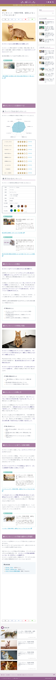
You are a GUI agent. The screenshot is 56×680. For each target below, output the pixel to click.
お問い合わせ (15, 678)
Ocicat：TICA (9, 567)
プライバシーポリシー (7, 678)
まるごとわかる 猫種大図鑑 (13, 571)
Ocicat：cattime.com (11, 569)
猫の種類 (4, 10)
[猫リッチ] (28, 3)
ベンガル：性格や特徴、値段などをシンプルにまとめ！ (16, 528)
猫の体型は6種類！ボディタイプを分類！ (12, 232)
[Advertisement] (19, 91)
